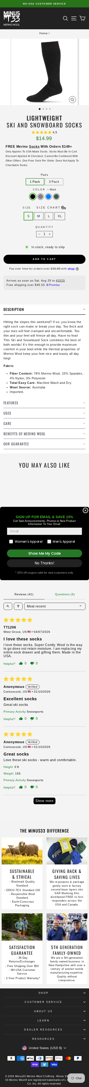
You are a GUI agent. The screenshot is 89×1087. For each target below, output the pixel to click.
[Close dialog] (85, 510)
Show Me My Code (44, 553)
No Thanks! (44, 563)
